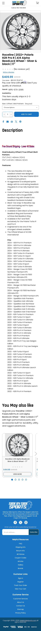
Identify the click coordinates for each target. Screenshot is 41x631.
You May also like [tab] (17, 405)
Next (36, 453)
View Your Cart (20, 589)
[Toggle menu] (3, 3)
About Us (20, 602)
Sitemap (20, 609)
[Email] (7, 121)
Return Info (20, 551)
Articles (20, 561)
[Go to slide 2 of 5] (15, 479)
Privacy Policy (20, 613)
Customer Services (20, 599)
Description (12, 130)
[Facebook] (3, 121)
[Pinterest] (20, 121)
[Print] (12, 121)
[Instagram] (26, 522)
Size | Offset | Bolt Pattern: (17, 103)
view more (17, 474)
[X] (16, 121)
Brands (20, 568)
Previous (2, 453)
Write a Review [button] (8, 72)
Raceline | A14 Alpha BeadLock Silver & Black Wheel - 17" (17, 460)
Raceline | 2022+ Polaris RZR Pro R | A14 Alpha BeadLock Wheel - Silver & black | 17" (20, 413)
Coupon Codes (20, 558)
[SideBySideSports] (19, 3)
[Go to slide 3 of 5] (19, 479)
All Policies (20, 554)
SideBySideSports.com (28, 620)
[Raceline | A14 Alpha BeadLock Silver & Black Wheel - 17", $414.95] (17, 444)
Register (20, 582)
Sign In (20, 578)
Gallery (20, 565)
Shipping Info (20, 547)
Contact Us (20, 606)
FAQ (20, 543)
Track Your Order (20, 585)
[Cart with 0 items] (37, 3)
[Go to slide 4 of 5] (22, 479)
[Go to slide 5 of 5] (26, 479)
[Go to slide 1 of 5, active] (12, 479)
